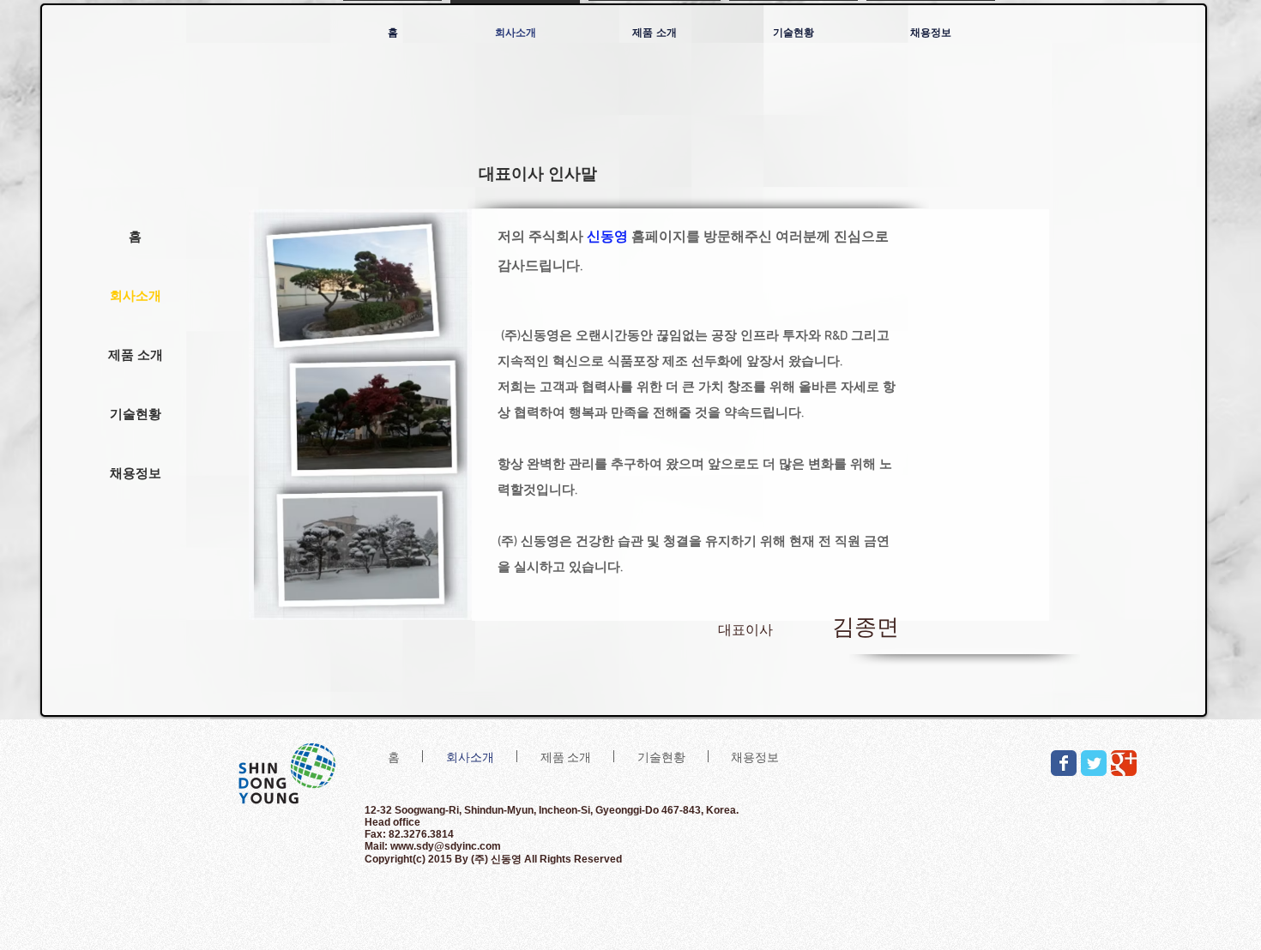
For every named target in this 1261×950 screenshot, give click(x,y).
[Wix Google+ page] (1124, 763)
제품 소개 (135, 354)
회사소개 (135, 295)
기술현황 (135, 413)
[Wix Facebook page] (1064, 763)
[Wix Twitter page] (1094, 763)
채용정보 (135, 473)
